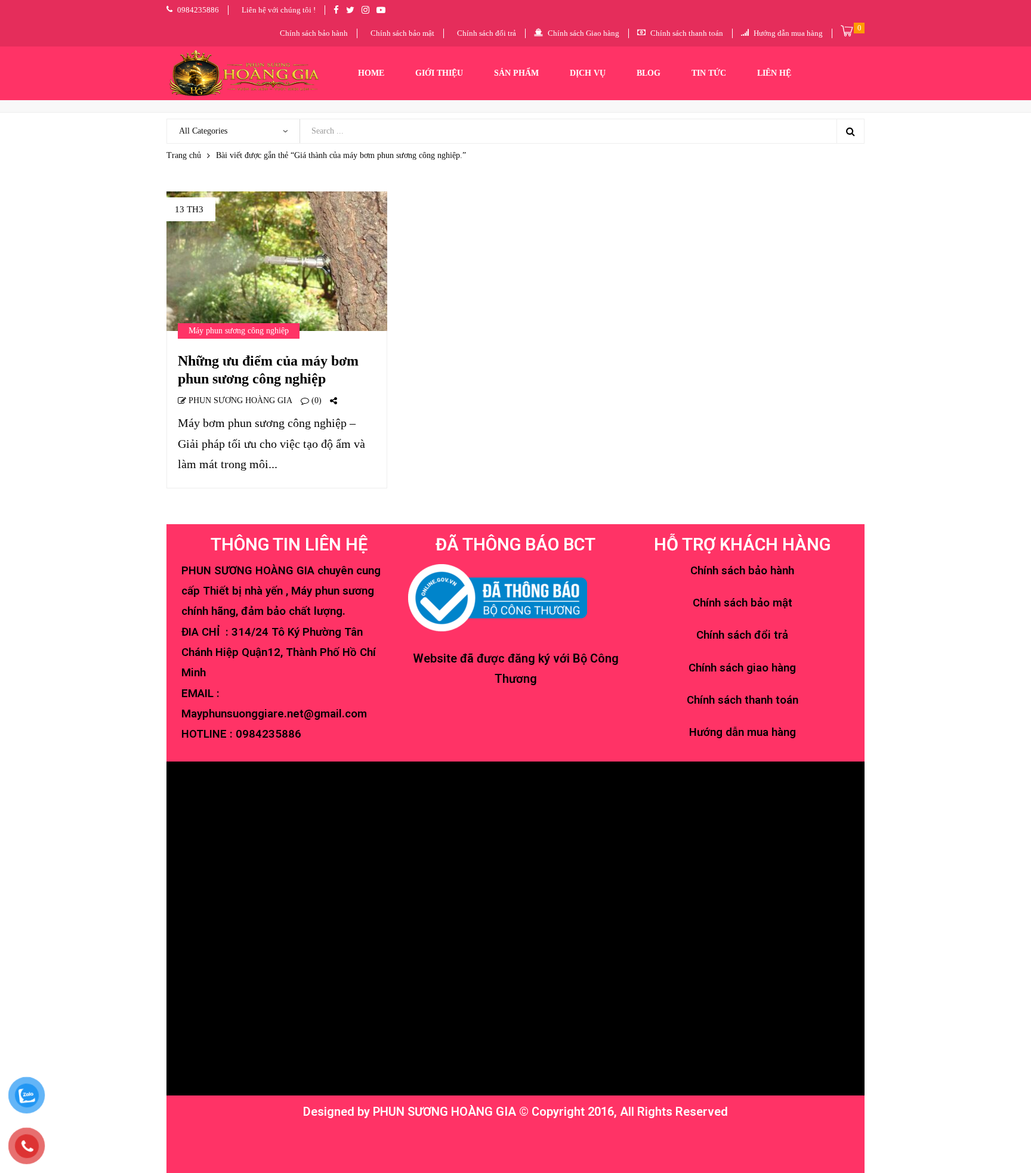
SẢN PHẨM (516, 73)
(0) (315, 400)
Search (850, 131)
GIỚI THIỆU (439, 73)
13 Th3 (189, 209)
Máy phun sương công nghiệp (239, 330)
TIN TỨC (709, 73)
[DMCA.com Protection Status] (514, 1144)
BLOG (648, 73)
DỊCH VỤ (588, 73)
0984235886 (268, 734)
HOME (371, 73)
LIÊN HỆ (774, 73)
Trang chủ (183, 155)
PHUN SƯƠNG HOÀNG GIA (239, 400)
